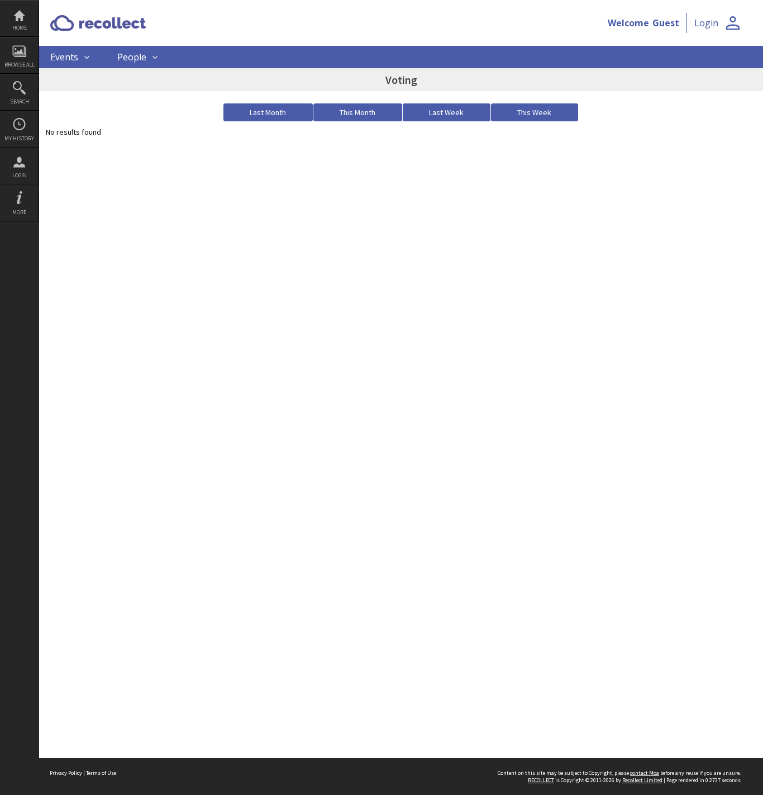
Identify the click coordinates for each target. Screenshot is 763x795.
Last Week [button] (446, 112)
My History (19, 138)
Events (64, 57)
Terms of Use (101, 773)
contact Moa (644, 773)
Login (19, 175)
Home (19, 27)
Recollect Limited (642, 780)
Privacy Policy (66, 773)
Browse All (19, 64)
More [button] (19, 212)
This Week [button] (534, 112)
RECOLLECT (541, 780)
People (131, 57)
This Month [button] (357, 112)
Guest (665, 23)
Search (19, 101)
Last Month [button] (268, 112)
